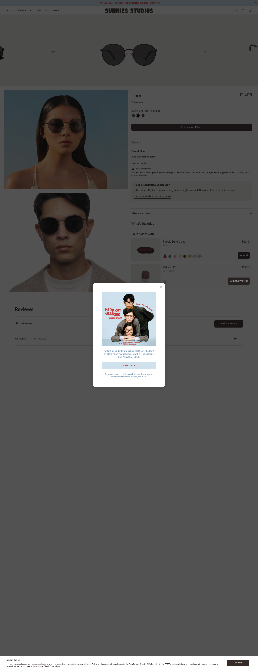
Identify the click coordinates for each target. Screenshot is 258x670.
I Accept (238, 663)
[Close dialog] (160, 287)
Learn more (129, 366)
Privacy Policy (55, 666)
